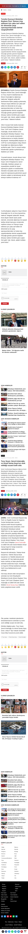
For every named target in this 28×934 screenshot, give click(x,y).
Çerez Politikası (9, 924)
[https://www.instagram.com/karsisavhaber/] (8, 916)
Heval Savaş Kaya (12, 585)
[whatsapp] (8, 67)
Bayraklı (16, 849)
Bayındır (3, 849)
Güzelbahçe (4, 862)
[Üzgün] (25, 258)
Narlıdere (16, 871)
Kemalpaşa (3, 866)
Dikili (15, 858)
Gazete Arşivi (13, 901)
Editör (10, 272)
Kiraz (2, 869)
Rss (6, 921)
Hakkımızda (11, 921)
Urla (15, 878)
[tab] (5, 280)
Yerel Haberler (13, 894)
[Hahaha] (18, 258)
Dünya (3, 884)
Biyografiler (4, 899)
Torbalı (2, 878)
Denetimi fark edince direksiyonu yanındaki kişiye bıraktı (13, 716)
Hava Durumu (4, 906)
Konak (15, 869)
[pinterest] (18, 67)
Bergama (3, 851)
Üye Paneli (13, 892)
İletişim (20, 921)
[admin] (16, 916)
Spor (16, 890)
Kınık (15, 866)
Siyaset (4, 890)
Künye (16, 921)
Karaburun (3, 864)
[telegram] (11, 67)
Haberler (5, 9)
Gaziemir (16, 860)
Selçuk (2, 875)
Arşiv (11, 899)
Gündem (9, 9)
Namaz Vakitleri (5, 912)
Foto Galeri (3, 892)
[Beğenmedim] (12, 258)
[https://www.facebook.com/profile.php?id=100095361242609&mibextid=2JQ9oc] (2, 916)
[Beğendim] (2, 258)
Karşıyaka (16, 864)
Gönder (5, 303)
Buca (15, 853)
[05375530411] (14, 916)
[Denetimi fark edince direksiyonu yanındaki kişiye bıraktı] (14, 706)
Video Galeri (4, 894)
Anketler (3, 904)
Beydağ (16, 851)
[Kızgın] (15, 258)
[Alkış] (5, 258)
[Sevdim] (9, 258)
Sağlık (16, 888)
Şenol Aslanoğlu (20, 542)
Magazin (4, 888)
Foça (2, 860)
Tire (15, 875)
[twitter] (5, 67)
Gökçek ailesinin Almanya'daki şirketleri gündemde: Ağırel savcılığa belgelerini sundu (12, 330)
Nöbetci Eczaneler (5, 910)
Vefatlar (3, 901)
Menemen (3, 871)
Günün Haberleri (14, 897)
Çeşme (3, 855)
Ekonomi (17, 884)
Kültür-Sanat (18, 886)
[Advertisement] (14, 196)
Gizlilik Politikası (18, 924)
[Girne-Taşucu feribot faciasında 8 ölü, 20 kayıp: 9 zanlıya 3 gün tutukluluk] (14, 727)
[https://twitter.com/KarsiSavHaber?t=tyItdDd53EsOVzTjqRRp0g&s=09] (5, 916)
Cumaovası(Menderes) (6, 858)
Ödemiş (3, 873)
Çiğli (15, 855)
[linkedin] (15, 67)
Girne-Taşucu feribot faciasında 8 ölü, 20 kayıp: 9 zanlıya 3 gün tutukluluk (13, 738)
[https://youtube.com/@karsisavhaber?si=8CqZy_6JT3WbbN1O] (11, 916)
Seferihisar (16, 873)
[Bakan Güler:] (14, 341)
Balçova (16, 847)
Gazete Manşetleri (5, 908)
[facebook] (2, 67)
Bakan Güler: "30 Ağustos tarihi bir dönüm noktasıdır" (13, 351)
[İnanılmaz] (22, 258)
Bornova (3, 853)
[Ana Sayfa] (1, 10)
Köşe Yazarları (4, 897)
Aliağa (2, 847)
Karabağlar (16, 862)
